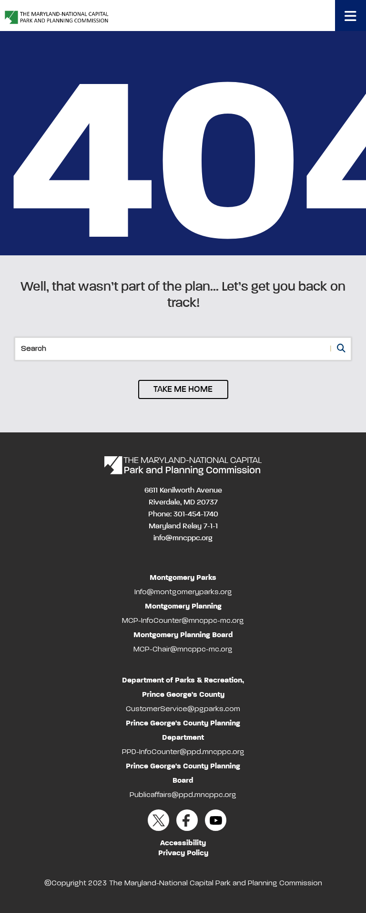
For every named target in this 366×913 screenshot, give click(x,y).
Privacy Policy (183, 853)
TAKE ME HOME (183, 389)
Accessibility (183, 843)
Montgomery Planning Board (183, 635)
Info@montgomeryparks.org (183, 592)
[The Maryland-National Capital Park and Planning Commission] (183, 466)
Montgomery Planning (183, 606)
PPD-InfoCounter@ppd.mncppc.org (183, 752)
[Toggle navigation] (350, 15)
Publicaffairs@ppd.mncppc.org (183, 795)
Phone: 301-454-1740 (183, 514)
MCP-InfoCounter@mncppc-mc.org (183, 621)
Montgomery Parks (183, 578)
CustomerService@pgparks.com (183, 709)
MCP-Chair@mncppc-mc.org (183, 649)
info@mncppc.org (183, 538)
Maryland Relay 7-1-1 (183, 526)
